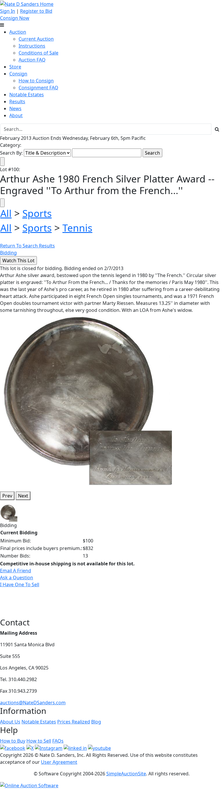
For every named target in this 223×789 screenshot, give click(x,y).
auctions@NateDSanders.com (33, 702)
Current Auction (36, 39)
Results (17, 101)
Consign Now (14, 18)
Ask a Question (16, 577)
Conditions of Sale (38, 53)
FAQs (58, 741)
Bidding (8, 252)
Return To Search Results (27, 246)
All (6, 213)
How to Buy (12, 741)
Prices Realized (73, 722)
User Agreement (59, 762)
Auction (17, 32)
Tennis (77, 227)
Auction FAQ (32, 60)
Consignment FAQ (38, 87)
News (15, 108)
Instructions (32, 46)
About (16, 115)
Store (15, 67)
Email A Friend (15, 570)
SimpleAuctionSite (126, 773)
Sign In (7, 11)
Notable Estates (26, 94)
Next (23, 496)
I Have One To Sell (19, 584)
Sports (37, 213)
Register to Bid (36, 11)
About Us (10, 722)
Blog (96, 722)
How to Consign (36, 80)
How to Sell (38, 741)
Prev (7, 496)
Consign (18, 73)
